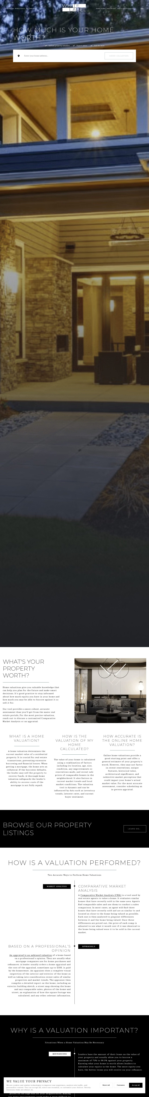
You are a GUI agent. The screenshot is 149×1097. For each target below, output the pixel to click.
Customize (121, 1085)
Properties (7, 9)
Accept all (136, 1085)
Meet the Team (111, 9)
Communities (32, 9)
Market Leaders (100, 9)
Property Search (20, 9)
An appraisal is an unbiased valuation (30, 955)
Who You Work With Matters (125, 9)
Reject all (106, 1085)
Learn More (135, 829)
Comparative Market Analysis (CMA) (101, 895)
